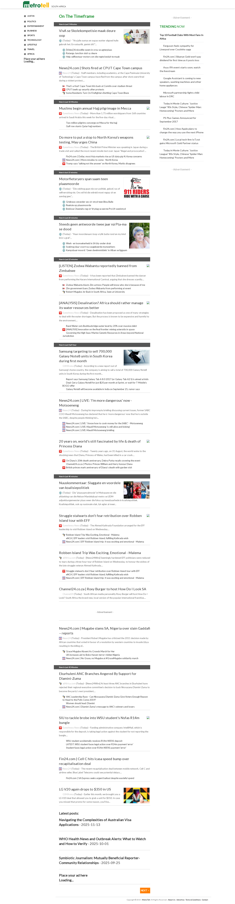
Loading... (29, 61)
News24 (67, 73)
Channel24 (68, 594)
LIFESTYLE (32, 45)
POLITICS (31, 21)
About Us (171, 900)
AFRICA (30, 54)
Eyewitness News (71, 113)
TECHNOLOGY (34, 40)
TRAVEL (31, 49)
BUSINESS (32, 31)
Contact (205, 900)
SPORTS (31, 35)
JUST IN (30, 16)
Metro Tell (146, 900)
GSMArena (68, 366)
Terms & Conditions (193, 900)
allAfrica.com (69, 557)
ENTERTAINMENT (35, 26)
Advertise (180, 900)
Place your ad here (34, 58)
